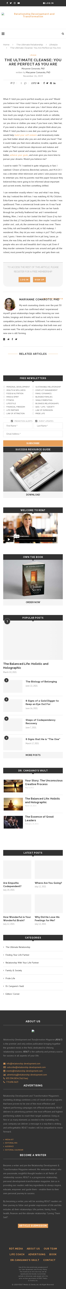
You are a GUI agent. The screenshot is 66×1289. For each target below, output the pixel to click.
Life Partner (12, 410)
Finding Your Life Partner (17, 954)
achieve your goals (19, 155)
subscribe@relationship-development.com (26, 1067)
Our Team (50, 1248)
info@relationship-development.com (23, 1063)
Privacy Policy (42, 1269)
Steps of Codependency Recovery (40, 722)
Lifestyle (53, 44)
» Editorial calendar (13, 1150)
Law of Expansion (44, 410)
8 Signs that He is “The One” (43, 739)
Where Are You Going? (48, 883)
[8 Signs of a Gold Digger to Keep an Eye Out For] (12, 705)
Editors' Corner (13, 993)
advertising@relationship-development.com (27, 1074)
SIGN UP (39, 279)
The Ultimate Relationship (29, 44)
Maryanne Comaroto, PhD (33, 68)
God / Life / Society (44, 407)
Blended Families (43, 397)
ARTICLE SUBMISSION (33, 1225)
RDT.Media (16, 1248)
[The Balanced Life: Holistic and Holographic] (33, 640)
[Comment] (25, 83)
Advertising (36, 1254)
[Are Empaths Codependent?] (17, 869)
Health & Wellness (15, 390)
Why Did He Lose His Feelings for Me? (47, 919)
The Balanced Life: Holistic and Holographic (25, 665)
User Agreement (27, 1269)
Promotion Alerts (23, 421)
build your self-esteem (26, 135)
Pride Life (40, 414)
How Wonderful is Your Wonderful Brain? (17, 919)
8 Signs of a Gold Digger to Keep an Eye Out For (42, 702)
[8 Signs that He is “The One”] (12, 744)
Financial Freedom (15, 407)
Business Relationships (47, 404)
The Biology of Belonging (41, 681)
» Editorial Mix (10, 1143)
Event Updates (46, 421)
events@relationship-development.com (24, 1071)
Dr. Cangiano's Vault (33, 770)
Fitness (10, 400)
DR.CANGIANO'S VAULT (24, 1260)
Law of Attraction (15, 414)
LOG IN (24, 279)
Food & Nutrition (14, 394)
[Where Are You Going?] (49, 869)
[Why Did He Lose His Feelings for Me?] (49, 903)
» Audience (8, 1146)
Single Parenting (43, 400)
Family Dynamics (43, 394)
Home (6, 44)
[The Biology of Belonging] (12, 686)
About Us (33, 1248)
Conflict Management (46, 390)
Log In (49, 3)
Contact (49, 1260)
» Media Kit (8, 1139)
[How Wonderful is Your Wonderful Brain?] (17, 903)
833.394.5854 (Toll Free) (16, 1078)
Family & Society (14, 970)
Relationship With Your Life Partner (22, 962)
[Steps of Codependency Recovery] (12, 724)
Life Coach (17, 1254)
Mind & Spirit (12, 397)
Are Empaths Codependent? (12, 885)
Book (53, 1254)
